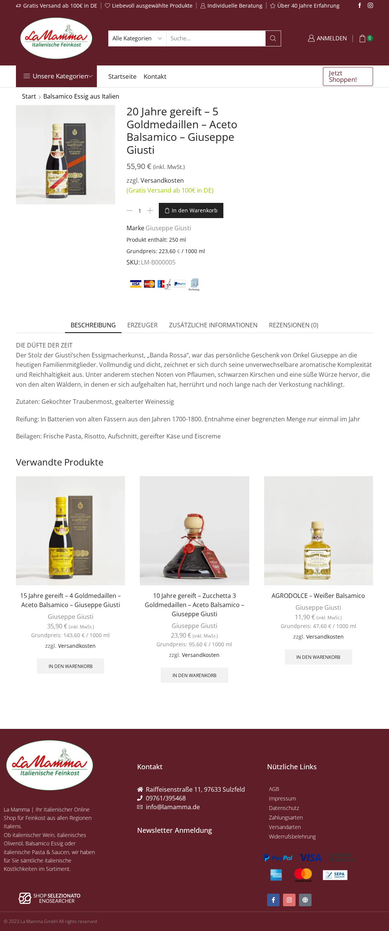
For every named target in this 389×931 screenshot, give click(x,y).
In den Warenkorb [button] (71, 666)
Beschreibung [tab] (93, 325)
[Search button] (273, 38)
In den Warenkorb (195, 210)
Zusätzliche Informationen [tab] (213, 325)
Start (29, 96)
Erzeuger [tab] (142, 325)
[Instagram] (370, 6)
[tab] (93, 325)
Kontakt (155, 76)
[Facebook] (359, 6)
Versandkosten (162, 180)
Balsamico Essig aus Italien (81, 96)
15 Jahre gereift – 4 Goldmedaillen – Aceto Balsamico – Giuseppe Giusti (70, 600)
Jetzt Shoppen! (343, 76)
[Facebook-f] (273, 900)
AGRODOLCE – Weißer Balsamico (318, 595)
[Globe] (305, 900)
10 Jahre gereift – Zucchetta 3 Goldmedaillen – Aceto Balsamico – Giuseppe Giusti (194, 604)
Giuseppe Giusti (168, 228)
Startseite (122, 76)
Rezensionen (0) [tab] (293, 325)
